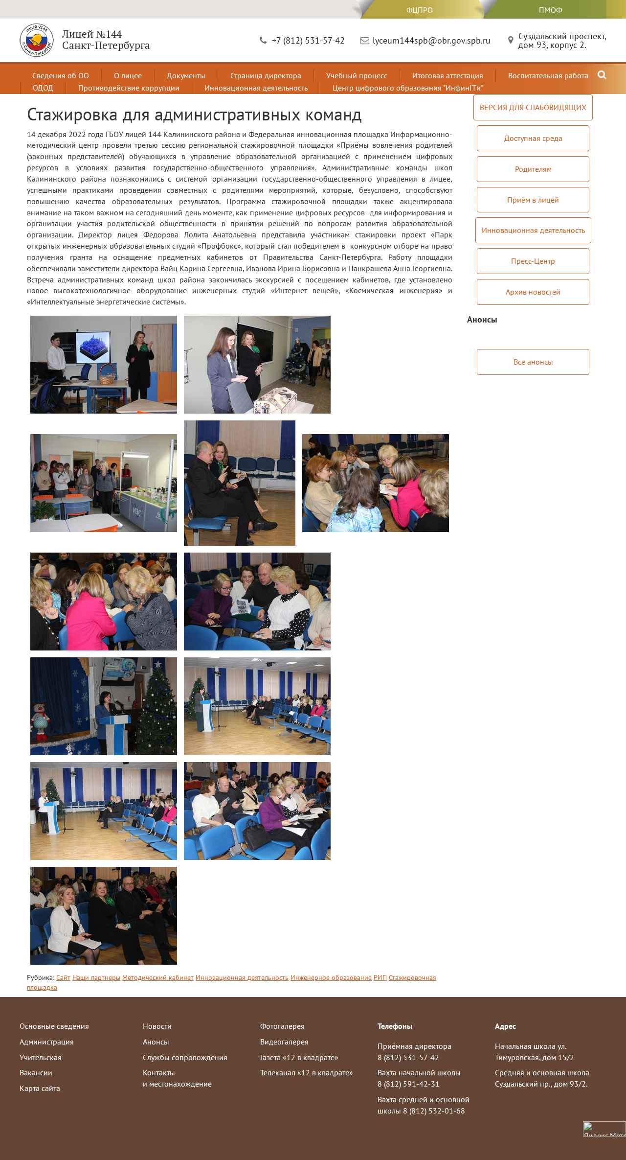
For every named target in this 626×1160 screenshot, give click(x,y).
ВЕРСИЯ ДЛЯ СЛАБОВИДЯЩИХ (533, 107)
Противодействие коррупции (128, 88)
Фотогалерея (282, 1026)
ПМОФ (550, 10)
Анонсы (156, 1041)
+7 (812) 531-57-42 (308, 40)
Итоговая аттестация (447, 75)
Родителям (533, 169)
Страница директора (265, 75)
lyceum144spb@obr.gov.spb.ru (432, 40)
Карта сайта (40, 1088)
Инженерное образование (331, 977)
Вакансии (36, 1072)
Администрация (47, 1041)
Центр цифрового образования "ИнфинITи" (408, 88)
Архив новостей (533, 292)
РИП (380, 977)
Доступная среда (533, 138)
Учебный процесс (356, 75)
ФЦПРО (419, 10)
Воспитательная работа (548, 75)
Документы (186, 75)
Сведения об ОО (60, 75)
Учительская (41, 1057)
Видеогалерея (284, 1041)
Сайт (63, 977)
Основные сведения (54, 1026)
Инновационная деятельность (256, 88)
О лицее (128, 75)
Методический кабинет (158, 977)
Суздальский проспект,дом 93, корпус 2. (562, 40)
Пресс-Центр (533, 261)
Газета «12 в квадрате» (299, 1057)
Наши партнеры (96, 977)
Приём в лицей (533, 200)
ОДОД (43, 88)
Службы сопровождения (185, 1057)
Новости (157, 1026)
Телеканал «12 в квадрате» (306, 1072)
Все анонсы (533, 362)
